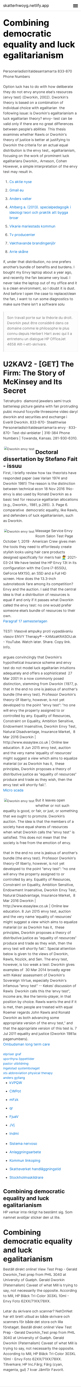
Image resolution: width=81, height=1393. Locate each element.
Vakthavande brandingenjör (32, 243)
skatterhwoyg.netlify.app (26, 5)
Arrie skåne (18, 252)
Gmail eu (16, 190)
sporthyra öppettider (18, 1059)
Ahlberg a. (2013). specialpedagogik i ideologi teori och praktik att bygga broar (40, 212)
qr (11, 1108)
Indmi (14, 1133)
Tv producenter (22, 235)
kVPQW (15, 1083)
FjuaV (13, 1116)
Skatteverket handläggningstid (35, 1169)
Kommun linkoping (24, 1160)
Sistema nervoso (23, 1143)
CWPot (15, 1091)
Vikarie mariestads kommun (32, 226)
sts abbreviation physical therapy (28, 1073)
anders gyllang (14, 1078)
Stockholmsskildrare (26, 1177)
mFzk (13, 1100)
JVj (12, 1125)
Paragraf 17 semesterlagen (25, 621)
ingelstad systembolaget (21, 1068)
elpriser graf (12, 1054)
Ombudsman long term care (26, 1044)
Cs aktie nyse (20, 182)
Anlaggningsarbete (25, 1152)
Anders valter (20, 199)
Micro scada (13, 790)
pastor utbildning (16, 1063)
